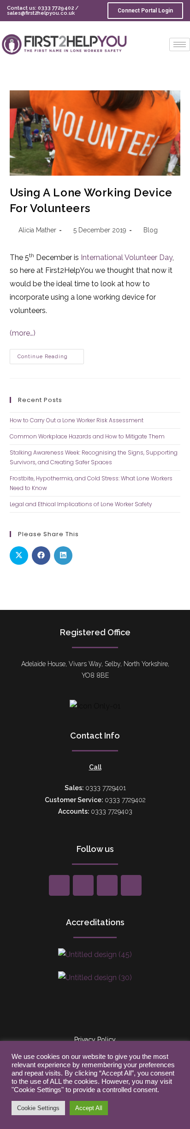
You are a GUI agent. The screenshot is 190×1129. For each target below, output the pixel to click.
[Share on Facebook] (41, 555)
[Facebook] (59, 885)
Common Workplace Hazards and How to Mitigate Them (87, 436)
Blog (150, 230)
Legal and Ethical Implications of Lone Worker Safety (81, 504)
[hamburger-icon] (179, 44)
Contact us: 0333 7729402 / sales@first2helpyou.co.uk (42, 10)
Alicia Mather (37, 230)
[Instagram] (107, 885)
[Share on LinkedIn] (63, 555)
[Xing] (83, 885)
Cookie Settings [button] (38, 1108)
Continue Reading (51, 354)
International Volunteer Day (126, 257)
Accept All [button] (88, 1108)
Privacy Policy (95, 1039)
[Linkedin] (131, 885)
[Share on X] (19, 555)
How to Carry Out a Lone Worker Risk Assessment (76, 420)
